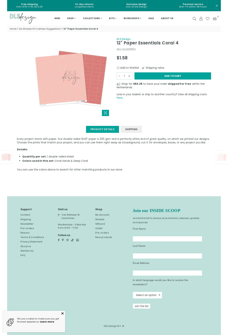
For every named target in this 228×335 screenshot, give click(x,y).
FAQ (22, 255)
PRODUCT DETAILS (102, 129)
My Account (102, 214)
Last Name (139, 245)
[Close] (62, 313)
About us (167, 18)
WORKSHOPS (131, 18)
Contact (25, 214)
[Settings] (201, 18)
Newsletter (26, 224)
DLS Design (124, 39)
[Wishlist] (207, 18)
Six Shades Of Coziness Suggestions (40, 28)
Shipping (25, 219)
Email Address (141, 263)
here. (120, 97)
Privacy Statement (31, 241)
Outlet (99, 228)
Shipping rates (154, 68)
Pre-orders (27, 228)
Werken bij (26, 250)
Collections (91, 18)
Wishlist (99, 219)
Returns (25, 232)
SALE (151, 18)
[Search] (194, 18)
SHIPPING (131, 129)
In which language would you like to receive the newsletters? (160, 282)
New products (103, 237)
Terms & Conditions (32, 237)
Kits (112, 18)
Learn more (47, 321)
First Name (139, 228)
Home (13, 28)
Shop (70, 18)
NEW (57, 18)
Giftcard (100, 224)
